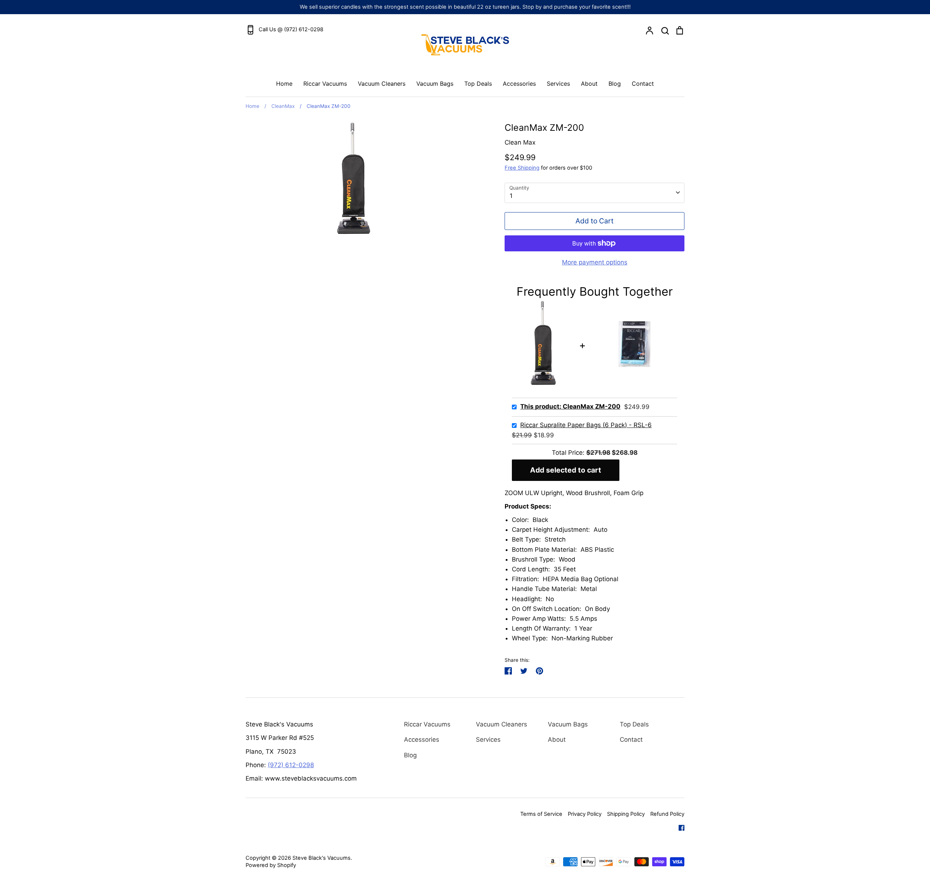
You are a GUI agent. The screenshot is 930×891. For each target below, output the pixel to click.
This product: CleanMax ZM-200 (570, 406)
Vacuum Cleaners (381, 83)
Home (284, 83)
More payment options (594, 262)
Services (558, 83)
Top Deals (478, 83)
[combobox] (594, 193)
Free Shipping (522, 168)
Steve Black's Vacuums (321, 858)
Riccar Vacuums (325, 83)
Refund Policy (667, 814)
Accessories (519, 83)
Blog (614, 83)
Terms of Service (541, 814)
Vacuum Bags (434, 83)
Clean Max (520, 142)
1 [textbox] (511, 195)
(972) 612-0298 (291, 765)
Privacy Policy (585, 814)
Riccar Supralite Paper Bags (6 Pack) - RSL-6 (586, 425)
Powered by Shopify (271, 865)
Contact (643, 83)
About (589, 83)
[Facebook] (678, 827)
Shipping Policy (626, 814)
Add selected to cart (565, 470)
